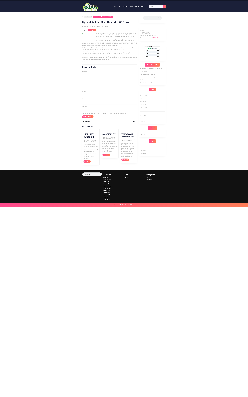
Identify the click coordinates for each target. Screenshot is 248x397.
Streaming (141, 6)
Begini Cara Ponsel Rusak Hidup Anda (148, 82)
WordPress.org (143, 153)
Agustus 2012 (143, 115)
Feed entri (142, 147)
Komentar (84, 71)
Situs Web (84, 106)
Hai (140, 131)
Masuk (141, 144)
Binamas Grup (133, 6)
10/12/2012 (125, 139)
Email (83, 98)
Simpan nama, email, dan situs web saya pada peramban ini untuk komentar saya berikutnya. (104, 113)
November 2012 (143, 107)
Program (125, 6)
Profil (119, 6)
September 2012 (143, 112)
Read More (87, 162)
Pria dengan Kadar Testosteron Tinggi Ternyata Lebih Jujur (127, 134)
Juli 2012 (142, 118)
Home (115, 6)
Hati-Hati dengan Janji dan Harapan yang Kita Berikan (151, 68)
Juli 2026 (142, 92)
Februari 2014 (143, 101)
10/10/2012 (86, 26)
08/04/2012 (106, 137)
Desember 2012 (143, 104)
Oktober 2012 (143, 110)
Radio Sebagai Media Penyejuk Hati (147, 74)
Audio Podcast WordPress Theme (120, 204)
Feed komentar (143, 150)
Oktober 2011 (143, 121)
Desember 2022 (143, 95)
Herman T (93, 26)
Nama (84, 91)
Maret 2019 (142, 98)
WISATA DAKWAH (143, 71)
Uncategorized (88, 16)
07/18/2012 (88, 140)
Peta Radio (155, 37)
